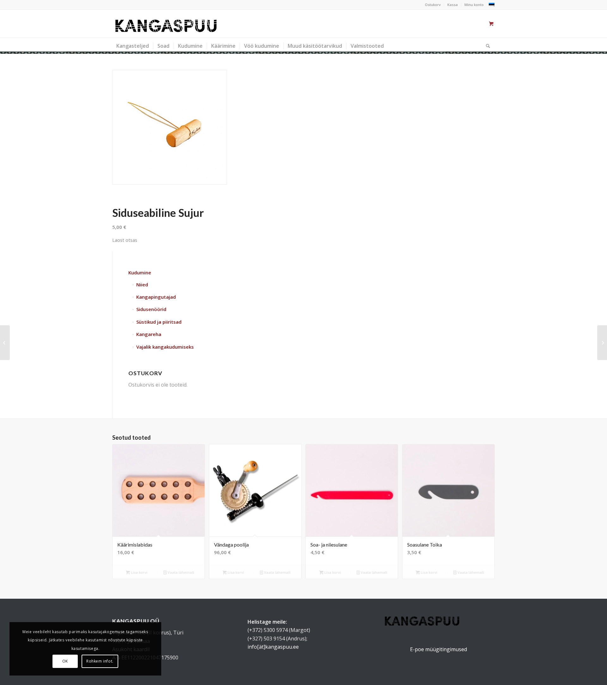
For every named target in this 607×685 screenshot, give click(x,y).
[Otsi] (486, 46)
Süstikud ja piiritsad (158, 322)
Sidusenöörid (151, 309)
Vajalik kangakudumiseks (165, 347)
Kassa (452, 4)
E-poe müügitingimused (438, 649)
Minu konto (474, 4)
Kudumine (139, 272)
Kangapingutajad (156, 297)
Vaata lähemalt (180, 572)
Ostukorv (433, 4)
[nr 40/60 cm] (602, 342)
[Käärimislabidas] (5, 342)
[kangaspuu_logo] (166, 24)
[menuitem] (433, 4)
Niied (142, 284)
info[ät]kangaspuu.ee (273, 646)
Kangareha (148, 334)
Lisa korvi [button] (138, 572)
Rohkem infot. (99, 661)
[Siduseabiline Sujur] (169, 127)
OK (65, 661)
